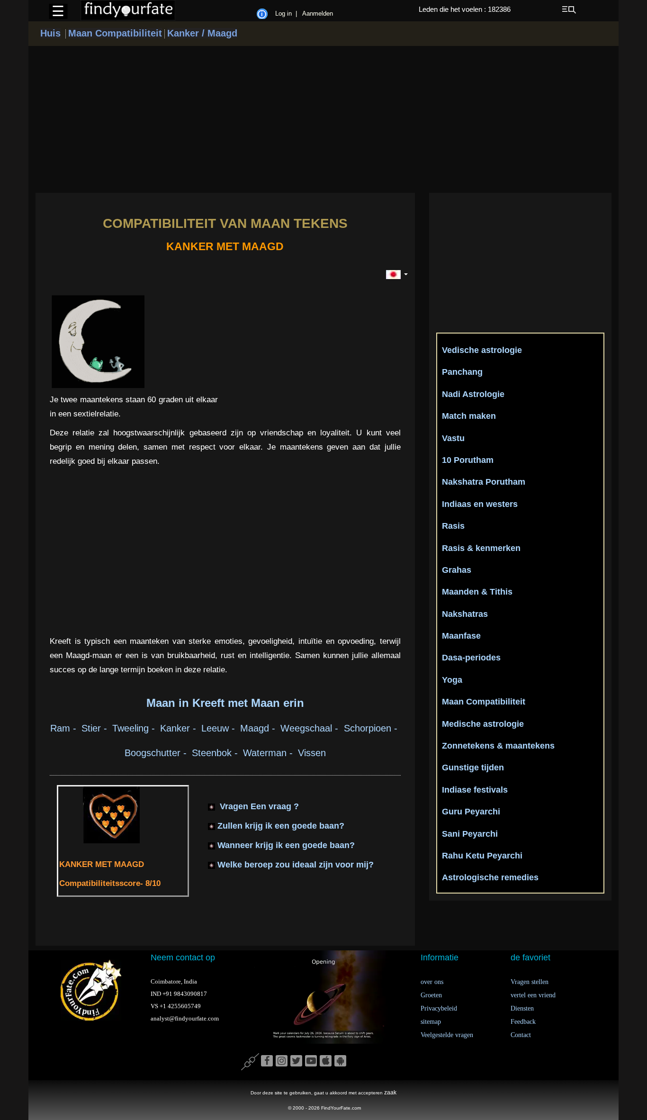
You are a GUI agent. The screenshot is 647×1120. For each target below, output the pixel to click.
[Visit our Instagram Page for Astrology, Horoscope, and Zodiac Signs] (281, 1061)
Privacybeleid (439, 1008)
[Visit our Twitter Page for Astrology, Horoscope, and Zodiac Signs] (296, 1061)
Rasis (453, 526)
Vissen (312, 753)
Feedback (523, 1021)
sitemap (431, 1021)
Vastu (453, 438)
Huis (50, 33)
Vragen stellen (529, 981)
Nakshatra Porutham (483, 482)
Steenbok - (216, 753)
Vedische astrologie (482, 350)
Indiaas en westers (480, 504)
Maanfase (461, 636)
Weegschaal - (312, 728)
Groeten (431, 995)
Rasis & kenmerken (481, 548)
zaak (390, 1092)
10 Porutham (468, 460)
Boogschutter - (157, 753)
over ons (432, 981)
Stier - (95, 728)
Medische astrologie (483, 724)
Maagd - (259, 728)
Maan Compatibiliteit (115, 33)
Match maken (469, 416)
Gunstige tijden (473, 767)
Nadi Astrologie (473, 394)
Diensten (522, 1008)
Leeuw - (219, 728)
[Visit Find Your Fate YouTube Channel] (311, 1061)
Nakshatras (465, 614)
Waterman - (269, 753)
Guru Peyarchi (471, 811)
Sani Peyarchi (470, 834)
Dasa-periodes (471, 657)
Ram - (64, 728)
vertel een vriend (533, 995)
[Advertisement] (323, 119)
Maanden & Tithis (477, 591)
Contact (521, 1035)
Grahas (456, 570)
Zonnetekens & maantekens (498, 745)
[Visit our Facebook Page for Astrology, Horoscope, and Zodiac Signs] (267, 1061)
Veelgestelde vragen (447, 1035)
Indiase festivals (475, 790)
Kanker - (179, 728)
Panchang (462, 372)
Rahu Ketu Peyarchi (482, 855)
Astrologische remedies (490, 877)
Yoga (452, 680)
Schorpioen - (372, 728)
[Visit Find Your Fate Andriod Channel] (340, 1061)
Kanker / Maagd (202, 33)
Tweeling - (135, 728)
